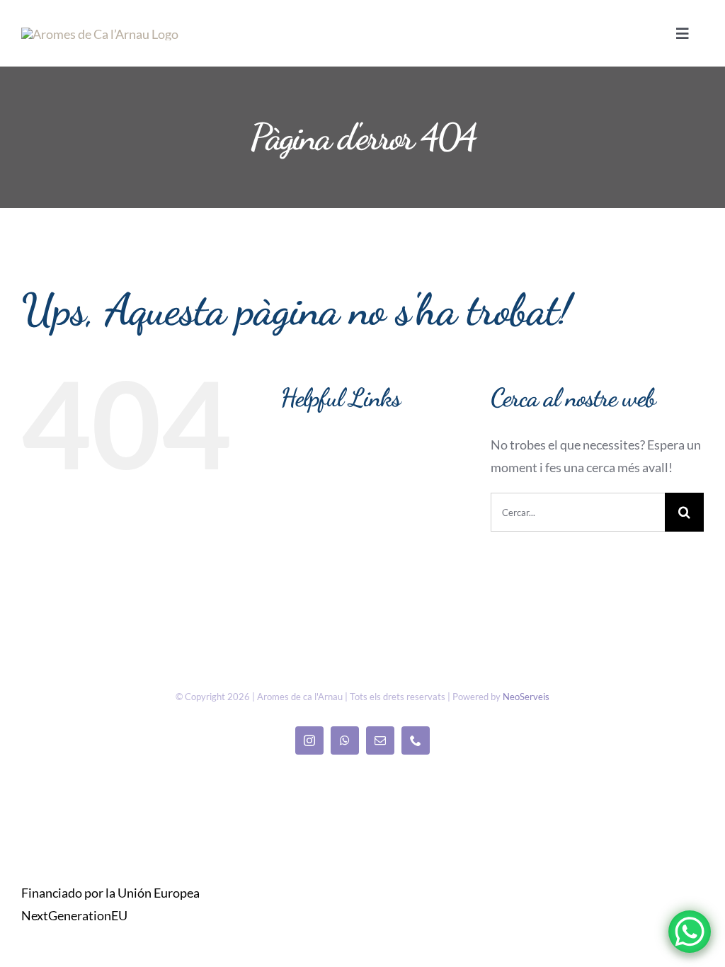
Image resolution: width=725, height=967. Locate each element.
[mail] (380, 740)
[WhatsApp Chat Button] (689, 931)
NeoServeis (526, 696)
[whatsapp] (345, 740)
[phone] (415, 740)
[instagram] (309, 740)
